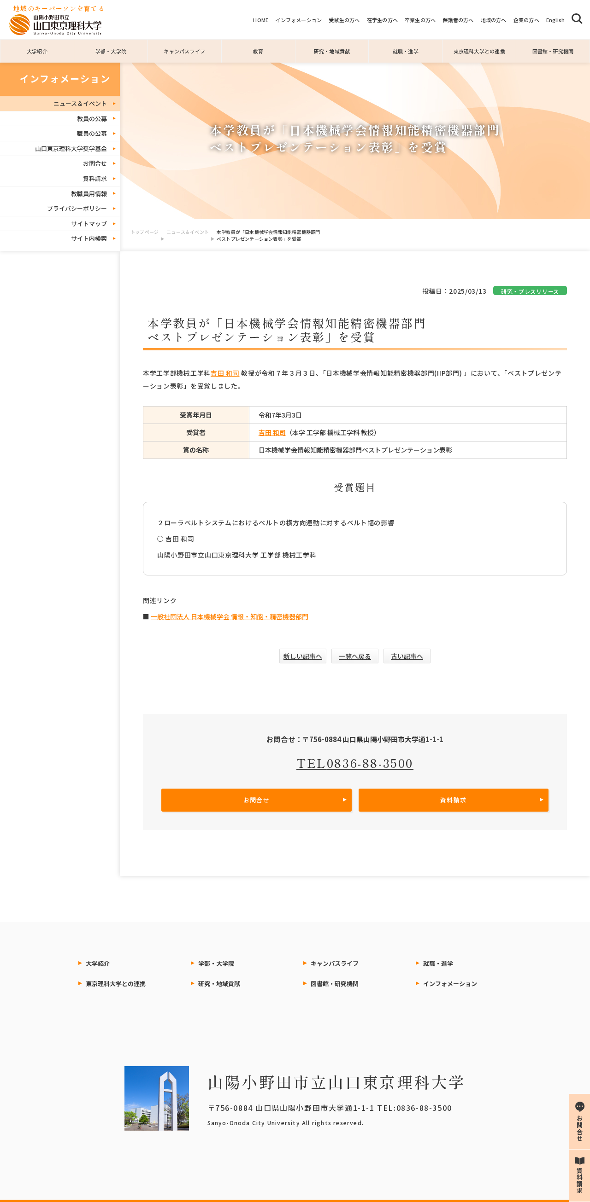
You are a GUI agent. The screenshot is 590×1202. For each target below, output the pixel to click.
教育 (258, 51)
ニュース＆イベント (187, 231)
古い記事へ (407, 656)
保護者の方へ (457, 19)
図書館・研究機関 (553, 51)
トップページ (144, 231)
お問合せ (95, 163)
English (555, 19)
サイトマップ (89, 223)
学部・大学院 (110, 51)
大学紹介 (37, 51)
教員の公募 (92, 118)
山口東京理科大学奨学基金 (71, 148)
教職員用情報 (89, 193)
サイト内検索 (89, 238)
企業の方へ (526, 19)
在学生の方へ (382, 19)
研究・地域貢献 (332, 51)
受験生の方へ (344, 19)
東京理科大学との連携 (479, 51)
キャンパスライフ (184, 51)
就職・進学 (406, 51)
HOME (260, 19)
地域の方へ (494, 19)
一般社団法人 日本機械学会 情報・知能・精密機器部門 (229, 616)
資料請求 (95, 178)
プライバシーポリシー (77, 208)
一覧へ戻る (355, 656)
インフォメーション (298, 19)
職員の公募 (92, 133)
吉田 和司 (225, 372)
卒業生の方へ (420, 19)
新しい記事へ (302, 656)
